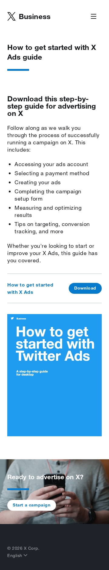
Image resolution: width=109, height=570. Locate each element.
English (15, 555)
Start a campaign (32, 505)
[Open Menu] (93, 16)
